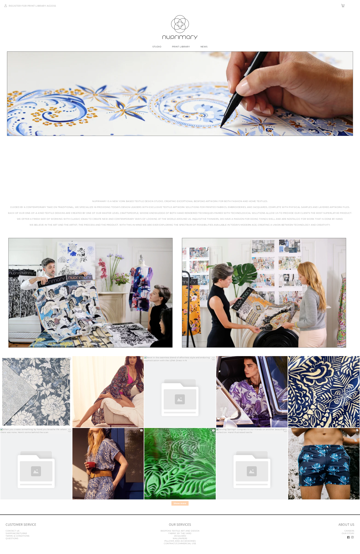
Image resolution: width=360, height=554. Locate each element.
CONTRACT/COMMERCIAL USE (180, 543)
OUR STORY (348, 533)
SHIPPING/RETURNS (16, 533)
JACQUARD (180, 536)
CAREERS (349, 531)
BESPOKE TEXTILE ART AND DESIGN (180, 531)
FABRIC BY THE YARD (180, 533)
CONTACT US (13, 531)
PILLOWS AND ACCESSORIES (180, 541)
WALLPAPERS (180, 538)
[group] (180, 93)
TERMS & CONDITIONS (18, 536)
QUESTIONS (12, 538)
